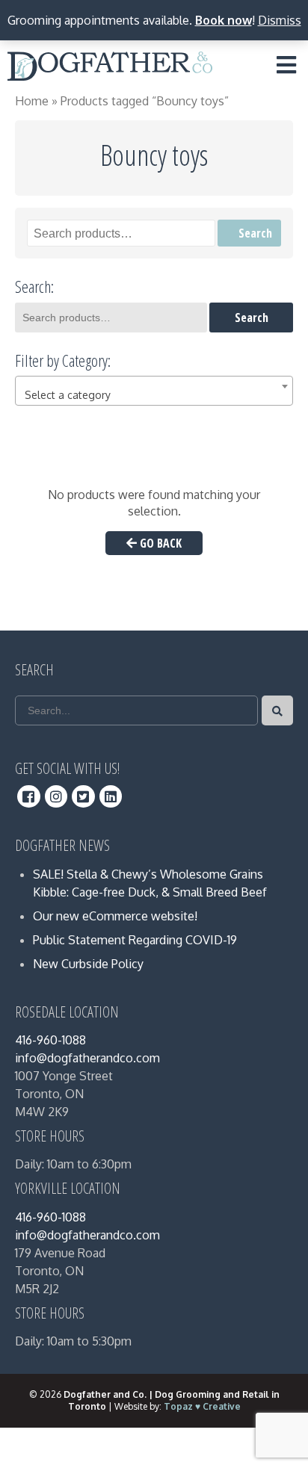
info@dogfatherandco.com (87, 1057)
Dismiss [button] (279, 20)
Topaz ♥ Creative (202, 1406)
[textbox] (154, 395)
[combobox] (154, 391)
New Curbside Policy (88, 963)
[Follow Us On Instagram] (56, 796)
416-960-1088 (50, 1039)
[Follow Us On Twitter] (83, 796)
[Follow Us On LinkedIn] (111, 796)
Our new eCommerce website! (115, 915)
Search (255, 233)
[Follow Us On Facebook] (28, 796)
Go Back (159, 543)
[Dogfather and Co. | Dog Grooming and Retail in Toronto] (109, 69)
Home (32, 100)
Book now (223, 20)
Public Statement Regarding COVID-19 (135, 939)
